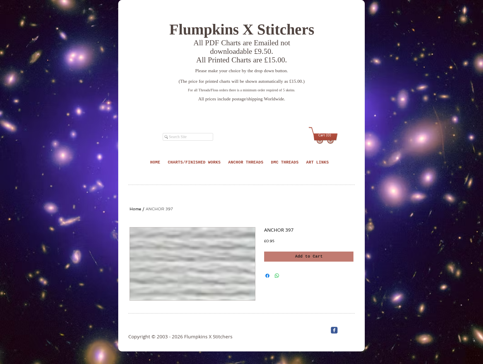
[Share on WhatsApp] (277, 276)
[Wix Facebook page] (334, 330)
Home (135, 209)
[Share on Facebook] (267, 276)
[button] (324, 135)
